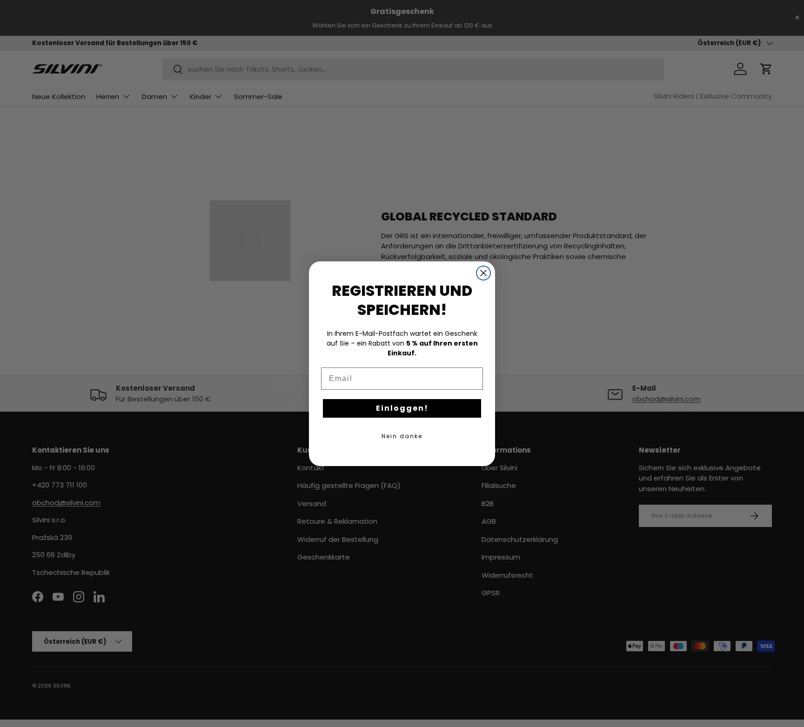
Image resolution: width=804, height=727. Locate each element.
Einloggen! (402, 408)
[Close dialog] (483, 273)
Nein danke (402, 436)
